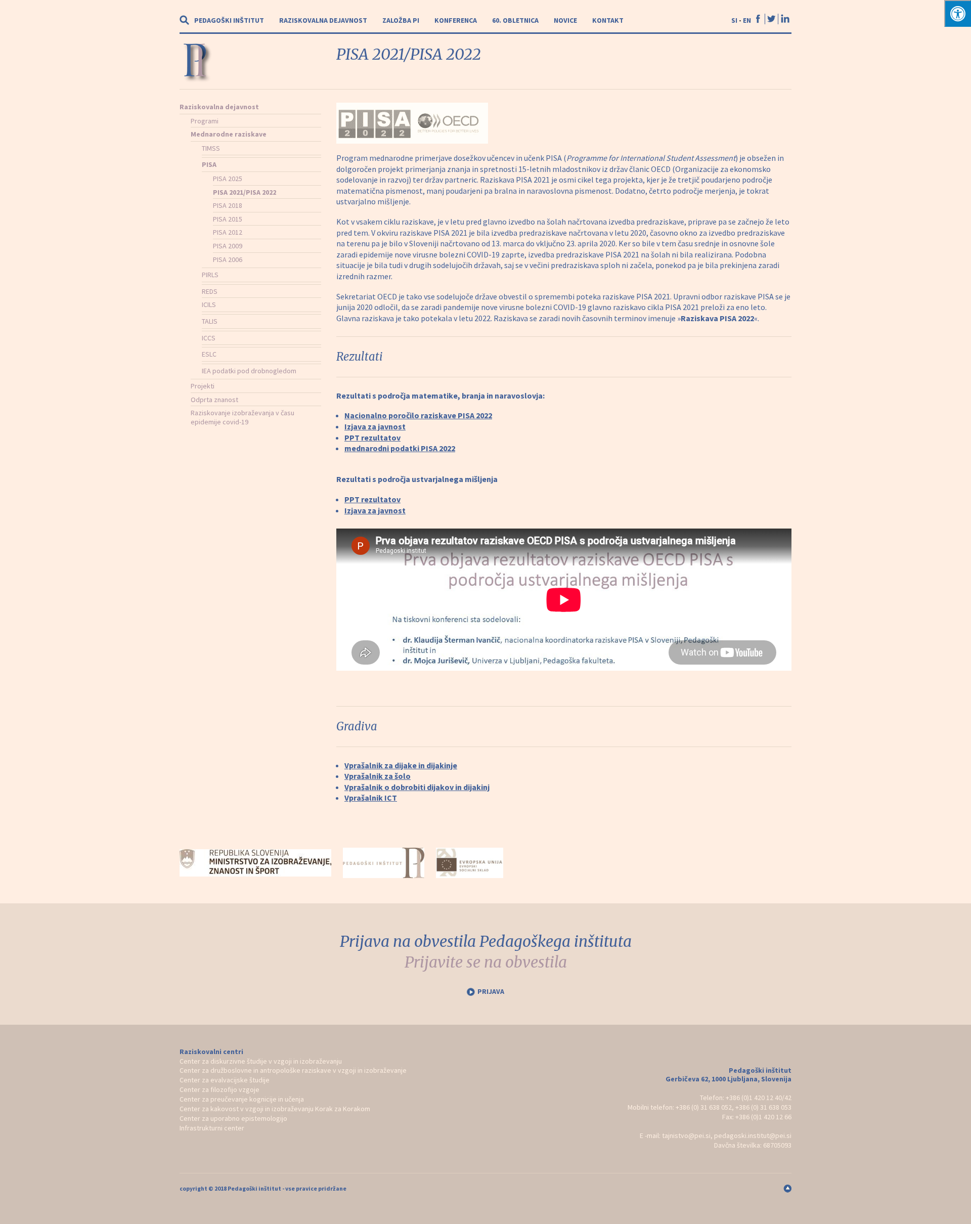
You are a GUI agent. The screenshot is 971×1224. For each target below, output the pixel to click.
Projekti (202, 385)
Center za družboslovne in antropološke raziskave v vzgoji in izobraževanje (293, 1070)
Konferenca (455, 20)
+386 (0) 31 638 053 (763, 1107)
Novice (565, 20)
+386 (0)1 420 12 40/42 (758, 1097)
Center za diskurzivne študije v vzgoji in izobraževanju (261, 1061)
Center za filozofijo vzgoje (219, 1089)
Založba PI (400, 20)
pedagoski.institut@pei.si (752, 1135)
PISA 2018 (227, 205)
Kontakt (608, 20)
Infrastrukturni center (212, 1127)
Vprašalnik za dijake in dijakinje (400, 765)
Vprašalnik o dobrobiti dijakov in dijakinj (417, 787)
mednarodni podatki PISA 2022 (399, 448)
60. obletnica (515, 20)
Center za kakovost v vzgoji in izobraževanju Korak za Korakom (275, 1108)
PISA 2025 (227, 178)
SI (734, 20)
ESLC (209, 354)
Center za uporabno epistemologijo (233, 1118)
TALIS (209, 321)
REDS (209, 291)
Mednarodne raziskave (229, 134)
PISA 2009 (227, 245)
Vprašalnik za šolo (377, 776)
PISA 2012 (227, 232)
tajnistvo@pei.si (686, 1135)
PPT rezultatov (372, 437)
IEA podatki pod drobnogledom (249, 370)
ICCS (208, 337)
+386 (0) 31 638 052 (704, 1107)
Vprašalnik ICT (370, 798)
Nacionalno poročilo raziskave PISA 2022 (418, 415)
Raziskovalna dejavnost (323, 20)
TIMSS (211, 148)
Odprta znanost (214, 399)
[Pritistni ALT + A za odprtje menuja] (957, 13)
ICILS (209, 304)
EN (747, 20)
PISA (209, 164)
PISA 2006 (227, 259)
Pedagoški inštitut (229, 20)
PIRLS (210, 274)
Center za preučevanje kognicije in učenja (242, 1099)
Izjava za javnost (375, 426)
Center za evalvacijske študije (225, 1079)
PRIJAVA (490, 991)
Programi (204, 120)
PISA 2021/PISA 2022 (244, 192)
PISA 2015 (227, 219)
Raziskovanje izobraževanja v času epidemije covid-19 (242, 417)
